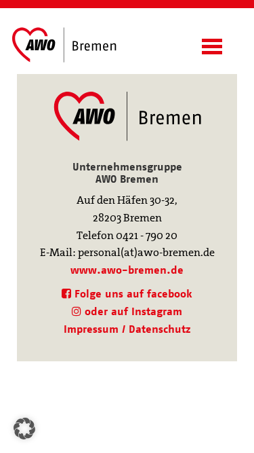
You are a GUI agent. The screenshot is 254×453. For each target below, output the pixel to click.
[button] (24, 428)
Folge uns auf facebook (131, 294)
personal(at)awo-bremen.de (146, 252)
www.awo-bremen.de (127, 270)
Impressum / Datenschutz (127, 329)
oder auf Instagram (131, 311)
